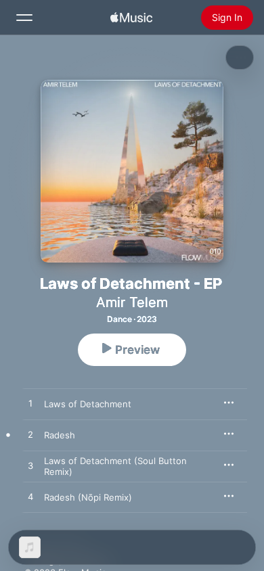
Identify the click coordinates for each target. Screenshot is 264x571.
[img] (131, 18)
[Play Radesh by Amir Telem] (30, 435)
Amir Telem (132, 302)
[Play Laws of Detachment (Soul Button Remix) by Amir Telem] (30, 466)
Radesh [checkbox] (59, 435)
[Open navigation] (24, 17)
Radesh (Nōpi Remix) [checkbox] (88, 497)
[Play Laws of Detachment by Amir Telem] (30, 404)
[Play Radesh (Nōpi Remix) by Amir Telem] (30, 497)
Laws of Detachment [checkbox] (87, 403)
